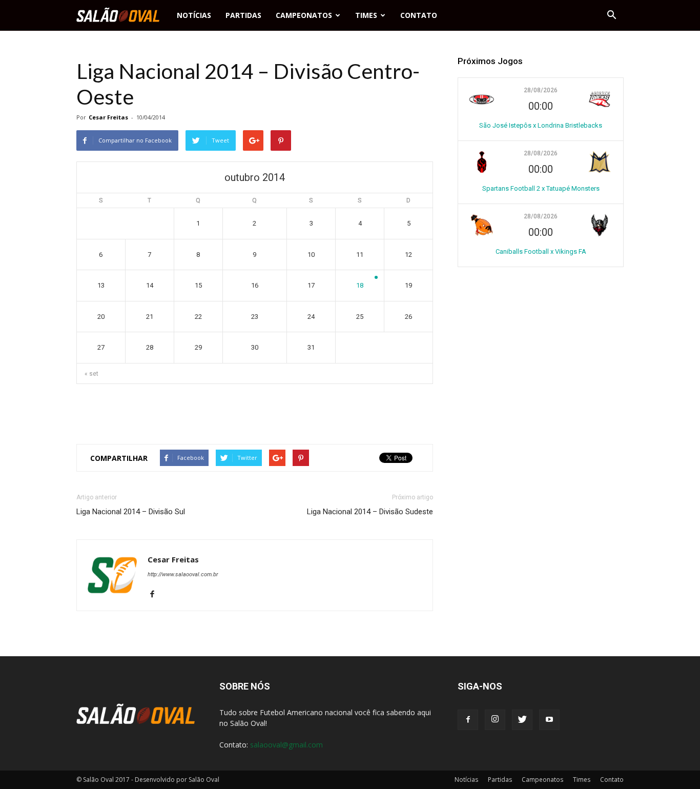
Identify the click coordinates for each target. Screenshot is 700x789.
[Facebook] (156, 595)
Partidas (243, 15)
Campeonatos (304, 15)
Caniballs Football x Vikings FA (541, 251)
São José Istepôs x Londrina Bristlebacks (540, 125)
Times (366, 15)
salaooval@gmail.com (286, 745)
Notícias (194, 15)
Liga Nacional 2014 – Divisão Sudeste (370, 511)
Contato (418, 15)
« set (91, 373)
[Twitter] (522, 720)
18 (359, 285)
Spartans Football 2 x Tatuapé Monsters (541, 188)
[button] (611, 15)
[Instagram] (495, 720)
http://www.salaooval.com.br (183, 574)
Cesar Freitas (108, 117)
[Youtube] (549, 720)
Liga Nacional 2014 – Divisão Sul (130, 511)
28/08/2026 (541, 90)
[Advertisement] (255, 409)
